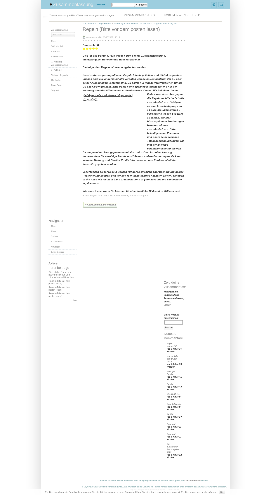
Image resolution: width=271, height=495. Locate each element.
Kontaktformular (192, 481)
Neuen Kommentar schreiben (100, 204)
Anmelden (100, 5)
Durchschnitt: (91, 45)
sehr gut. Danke (171, 372)
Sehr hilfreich (174, 404)
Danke (170, 384)
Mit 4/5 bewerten (93, 48)
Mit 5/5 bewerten (96, 48)
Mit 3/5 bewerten (90, 48)
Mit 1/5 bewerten (84, 48)
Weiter (75, 300)
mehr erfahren (209, 492)
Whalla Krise (173, 394)
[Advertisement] (63, 155)
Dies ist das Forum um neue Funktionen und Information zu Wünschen (61, 275)
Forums (108, 23)
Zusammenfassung (73, 4)
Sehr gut (171, 424)
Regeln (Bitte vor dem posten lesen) (59, 282)
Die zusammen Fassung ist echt (173, 448)
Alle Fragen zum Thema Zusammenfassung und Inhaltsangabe (145, 23)
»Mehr (167, 305)
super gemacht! (172, 344)
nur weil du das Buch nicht (172, 359)
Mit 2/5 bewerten (87, 48)
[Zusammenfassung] (214, 4)
